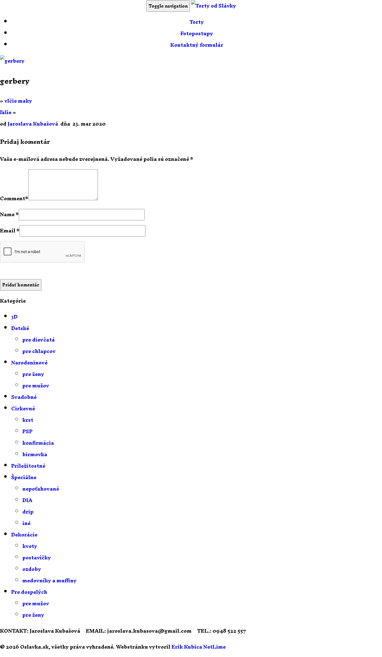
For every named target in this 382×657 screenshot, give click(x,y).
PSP (27, 431)
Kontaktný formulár (196, 45)
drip (28, 511)
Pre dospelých (29, 592)
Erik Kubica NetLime (198, 647)
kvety (29, 546)
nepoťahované (40, 488)
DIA (27, 500)
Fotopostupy (196, 33)
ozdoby (31, 569)
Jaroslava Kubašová (33, 123)
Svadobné (24, 397)
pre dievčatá (38, 339)
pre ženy (33, 374)
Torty (197, 22)
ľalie (5, 112)
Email (7, 230)
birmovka (34, 454)
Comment (12, 198)
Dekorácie (24, 534)
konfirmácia (38, 443)
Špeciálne (23, 477)
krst (27, 420)
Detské (20, 328)
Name (7, 214)
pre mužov (35, 385)
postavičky (36, 557)
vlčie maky (18, 101)
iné (26, 523)
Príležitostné (28, 466)
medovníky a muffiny (49, 580)
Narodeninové (29, 362)
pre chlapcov (39, 351)
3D (14, 316)
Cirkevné (23, 408)
